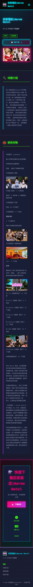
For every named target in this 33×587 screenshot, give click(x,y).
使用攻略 (5, 571)
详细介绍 (5, 568)
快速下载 (5, 575)
